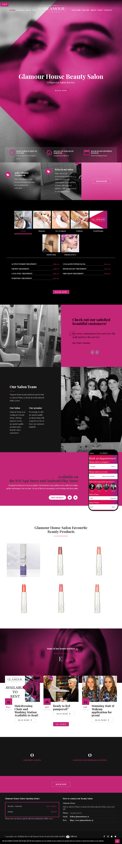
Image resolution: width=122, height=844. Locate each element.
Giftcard (76, 10)
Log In (4, 4)
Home (12, 10)
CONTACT (108, 10)
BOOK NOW (61, 292)
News (100, 10)
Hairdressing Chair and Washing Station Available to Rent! (26, 710)
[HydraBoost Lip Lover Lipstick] (61, 560)
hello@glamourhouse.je (79, 816)
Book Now (61, 90)
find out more (57, 497)
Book (28, 10)
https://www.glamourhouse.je (81, 820)
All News (61, 724)
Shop (34, 10)
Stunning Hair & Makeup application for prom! (103, 710)
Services (20, 10)
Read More (24, 720)
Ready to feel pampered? (61, 707)
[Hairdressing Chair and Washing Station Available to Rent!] (22, 688)
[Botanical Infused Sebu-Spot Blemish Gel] (24, 560)
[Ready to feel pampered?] (60, 688)
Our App (85, 10)
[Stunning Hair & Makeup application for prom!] (99, 688)
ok (117, 841)
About (93, 10)
